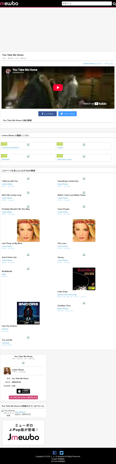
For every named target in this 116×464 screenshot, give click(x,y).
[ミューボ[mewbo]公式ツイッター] (61, 453)
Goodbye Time (64, 306)
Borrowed (5, 160)
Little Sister (63, 292)
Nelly (4, 275)
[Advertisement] (58, 29)
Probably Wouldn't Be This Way (16, 209)
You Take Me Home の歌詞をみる (23, 397)
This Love (62, 243)
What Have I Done (65, 160)
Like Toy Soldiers (9, 326)
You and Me (7, 340)
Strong (61, 257)
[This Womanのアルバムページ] (8, 415)
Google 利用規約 (58, 459)
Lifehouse (6, 344)
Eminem (5, 330)
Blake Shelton (65, 309)
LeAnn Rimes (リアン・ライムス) (98, 63)
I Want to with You (10, 181)
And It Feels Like (9, 257)
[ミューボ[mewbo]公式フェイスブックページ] (54, 453)
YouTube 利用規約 (58, 461)
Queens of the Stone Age (71, 296)
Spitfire (60, 148)
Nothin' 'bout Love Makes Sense (72, 195)
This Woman (20, 412)
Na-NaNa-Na (7, 271)
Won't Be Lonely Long (11, 195)
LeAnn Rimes (8, 185)
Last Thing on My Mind (12, 243)
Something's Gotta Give (68, 181)
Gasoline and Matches (10, 148)
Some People (63, 209)
